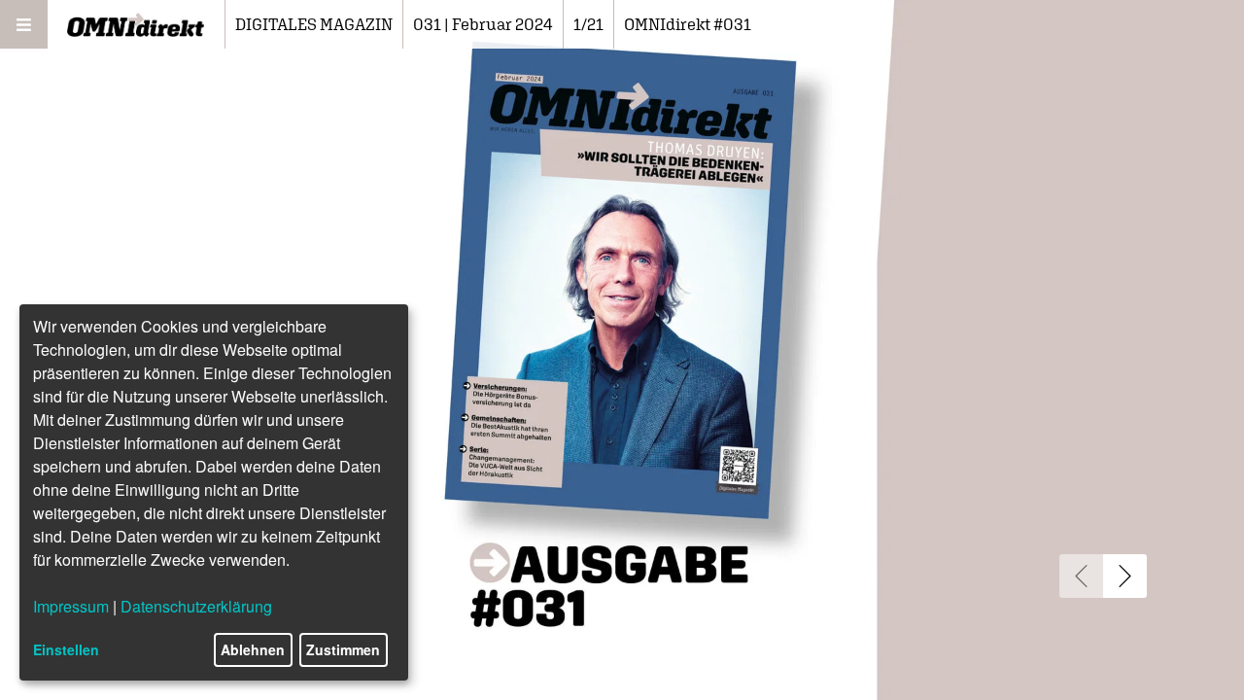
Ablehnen (253, 649)
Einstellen (66, 649)
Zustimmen (343, 649)
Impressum (71, 606)
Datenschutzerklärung (196, 606)
